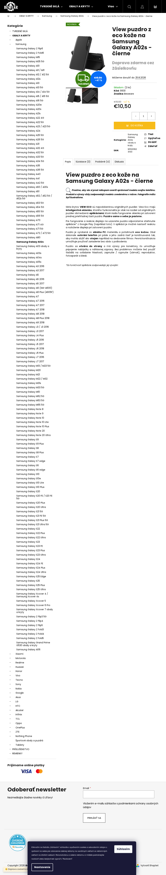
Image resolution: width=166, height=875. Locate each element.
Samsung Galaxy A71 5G (29, 228)
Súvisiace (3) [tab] (83, 161)
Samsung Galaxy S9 (27, 439)
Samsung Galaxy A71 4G (30, 224)
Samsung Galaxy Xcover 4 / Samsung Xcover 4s (32, 595)
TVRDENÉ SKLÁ (20, 31)
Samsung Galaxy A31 (27, 143)
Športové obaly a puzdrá (29, 740)
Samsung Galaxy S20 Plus (30, 502)
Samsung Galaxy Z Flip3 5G (31, 616)
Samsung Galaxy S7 (27, 456)
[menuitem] (51, 6)
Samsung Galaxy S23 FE (29, 546)
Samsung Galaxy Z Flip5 (29, 625)
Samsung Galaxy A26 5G (30, 139)
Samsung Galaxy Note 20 (30, 430)
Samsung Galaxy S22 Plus (30, 533)
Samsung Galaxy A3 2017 (30, 270)
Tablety (20, 744)
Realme (20, 662)
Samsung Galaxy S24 (28, 559)
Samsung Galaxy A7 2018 (30, 309)
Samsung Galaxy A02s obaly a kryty (133, 140)
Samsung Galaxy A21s (28, 113)
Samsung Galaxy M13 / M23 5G (33, 365)
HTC (18, 706)
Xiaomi (19, 653)
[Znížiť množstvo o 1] (136, 116)
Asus (18, 697)
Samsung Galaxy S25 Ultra (31, 589)
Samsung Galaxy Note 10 (30, 417)
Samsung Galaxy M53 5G (30, 400)
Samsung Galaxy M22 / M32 (31, 378)
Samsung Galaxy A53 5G (30, 202)
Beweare (129, 93)
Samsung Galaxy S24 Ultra (31, 572)
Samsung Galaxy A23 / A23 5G (33, 126)
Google (20, 692)
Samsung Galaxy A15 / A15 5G (32, 96)
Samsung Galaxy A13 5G (29, 87)
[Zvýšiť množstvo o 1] (151, 116)
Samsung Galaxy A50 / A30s (32, 187)
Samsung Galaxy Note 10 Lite (32, 422)
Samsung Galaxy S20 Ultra (31, 507)
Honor (19, 671)
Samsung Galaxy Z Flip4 (29, 621)
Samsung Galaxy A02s (30, 241)
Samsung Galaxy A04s (29, 257)
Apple (19, 39)
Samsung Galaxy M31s (28, 383)
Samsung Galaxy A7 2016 (30, 300)
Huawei (20, 667)
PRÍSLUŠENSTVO (20, 749)
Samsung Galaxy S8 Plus (30, 452)
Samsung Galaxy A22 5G (30, 122)
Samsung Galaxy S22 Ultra (31, 537)
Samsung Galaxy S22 (28, 528)
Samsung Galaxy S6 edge (30, 469)
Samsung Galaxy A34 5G (30, 161)
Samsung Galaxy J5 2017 (30, 344)
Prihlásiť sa (94, 818)
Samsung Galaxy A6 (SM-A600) (34, 288)
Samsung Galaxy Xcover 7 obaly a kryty (34, 611)
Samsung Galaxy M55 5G (30, 404)
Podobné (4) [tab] (102, 161)
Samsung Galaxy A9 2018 (30, 322)
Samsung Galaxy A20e (29, 104)
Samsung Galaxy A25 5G (30, 135)
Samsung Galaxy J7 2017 (30, 361)
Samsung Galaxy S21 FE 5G (31, 515)
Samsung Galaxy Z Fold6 (30, 52)
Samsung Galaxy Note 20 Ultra (33, 435)
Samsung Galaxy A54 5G (30, 207)
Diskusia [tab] (119, 161)
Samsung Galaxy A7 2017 (30, 305)
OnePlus (20, 727)
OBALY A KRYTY (21, 35)
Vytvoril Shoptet (150, 865)
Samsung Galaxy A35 (28, 165)
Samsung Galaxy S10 (27, 474)
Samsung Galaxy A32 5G (30, 152)
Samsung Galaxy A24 (28, 130)
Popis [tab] (68, 161)
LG (17, 701)
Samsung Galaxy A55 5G (30, 211)
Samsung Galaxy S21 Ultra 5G (32, 524)
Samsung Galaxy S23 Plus (30, 550)
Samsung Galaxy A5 (27, 274)
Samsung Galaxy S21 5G (29, 511)
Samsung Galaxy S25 (28, 580)
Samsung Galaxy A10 (28, 65)
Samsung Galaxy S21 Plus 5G (32, 520)
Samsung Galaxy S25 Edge (31, 576)
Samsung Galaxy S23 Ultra (31, 554)
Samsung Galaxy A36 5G (30, 169)
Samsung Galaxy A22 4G (30, 117)
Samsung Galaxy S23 (28, 541)
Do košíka (137, 125)
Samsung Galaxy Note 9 (29, 413)
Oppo (19, 723)
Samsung (21, 44)
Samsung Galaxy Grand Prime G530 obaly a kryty (33, 644)
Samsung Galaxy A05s (28, 261)
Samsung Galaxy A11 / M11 (30, 70)
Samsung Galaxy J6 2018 (30, 348)
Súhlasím (123, 849)
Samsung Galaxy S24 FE (29, 563)
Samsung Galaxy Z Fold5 (30, 638)
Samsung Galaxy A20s (28, 109)
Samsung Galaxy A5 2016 (30, 279)
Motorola (21, 658)
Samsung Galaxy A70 (28, 220)
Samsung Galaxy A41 (28, 178)
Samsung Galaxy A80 (28, 237)
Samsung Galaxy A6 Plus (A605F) (35, 292)
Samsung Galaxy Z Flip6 (29, 48)
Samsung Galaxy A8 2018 (30, 313)
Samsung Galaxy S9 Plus (30, 443)
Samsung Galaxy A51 (27, 191)
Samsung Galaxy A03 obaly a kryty (32, 248)
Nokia (19, 688)
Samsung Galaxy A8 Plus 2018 (32, 318)
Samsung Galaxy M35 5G (30, 61)
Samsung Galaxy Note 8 (29, 409)
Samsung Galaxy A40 (28, 174)
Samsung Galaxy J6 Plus (30, 352)
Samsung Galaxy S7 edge (30, 461)
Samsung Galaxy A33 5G (30, 156)
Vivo (18, 675)
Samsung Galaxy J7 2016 (30, 357)
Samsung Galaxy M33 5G (30, 387)
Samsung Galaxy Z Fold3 (30, 629)
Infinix (19, 714)
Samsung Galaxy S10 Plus (30, 487)
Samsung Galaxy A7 (27, 296)
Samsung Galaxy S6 (27, 465)
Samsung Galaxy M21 (28, 374)
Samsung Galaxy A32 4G (30, 148)
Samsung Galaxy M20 (28, 370)
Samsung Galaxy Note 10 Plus (32, 426)
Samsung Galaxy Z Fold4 (30, 633)
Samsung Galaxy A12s (28, 79)
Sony (18, 684)
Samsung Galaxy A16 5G (29, 100)
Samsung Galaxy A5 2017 (30, 283)
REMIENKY (17, 753)
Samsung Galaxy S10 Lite (30, 482)
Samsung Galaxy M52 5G (30, 396)
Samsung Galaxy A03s (28, 253)
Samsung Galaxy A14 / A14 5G (33, 91)
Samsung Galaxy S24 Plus (30, 567)
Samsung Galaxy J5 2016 (30, 339)
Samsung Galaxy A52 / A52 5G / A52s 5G (34, 197)
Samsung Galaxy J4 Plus (30, 335)
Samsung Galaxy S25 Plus (30, 585)
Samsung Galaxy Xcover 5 (31, 600)
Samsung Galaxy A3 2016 (30, 266)
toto (108, 224)
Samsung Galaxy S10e (28, 478)
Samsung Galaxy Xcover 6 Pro (33, 605)
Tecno (19, 680)
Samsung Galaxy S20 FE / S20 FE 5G (34, 497)
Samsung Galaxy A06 (28, 649)
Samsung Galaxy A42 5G (30, 182)
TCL (18, 718)
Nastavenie (42, 867)
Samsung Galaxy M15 (28, 57)
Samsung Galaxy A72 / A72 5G (33, 233)
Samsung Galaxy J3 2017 (30, 331)
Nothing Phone (24, 736)
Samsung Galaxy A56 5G (30, 215)
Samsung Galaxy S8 (27, 448)
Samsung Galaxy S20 (28, 491)
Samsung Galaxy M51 (28, 391)
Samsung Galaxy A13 (27, 83)
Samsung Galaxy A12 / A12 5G (32, 74)
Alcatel (19, 710)
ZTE (17, 731)
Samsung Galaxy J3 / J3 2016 (32, 326)
